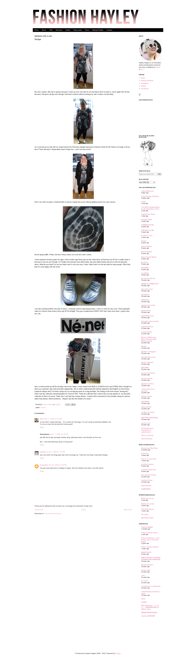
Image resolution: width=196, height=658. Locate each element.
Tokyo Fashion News (149, 533)
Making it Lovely (147, 504)
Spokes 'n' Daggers (148, 351)
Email (143, 78)
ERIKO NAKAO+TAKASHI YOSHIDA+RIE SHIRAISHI (150, 558)
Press (87, 30)
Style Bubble (146, 485)
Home (36, 30)
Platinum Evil (146, 407)
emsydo (43, 452)
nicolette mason (147, 464)
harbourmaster (147, 378)
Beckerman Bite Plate (149, 448)
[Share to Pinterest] (75, 404)
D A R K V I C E (146, 235)
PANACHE (145, 300)
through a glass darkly (150, 321)
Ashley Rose (146, 310)
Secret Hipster (146, 246)
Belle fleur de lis (147, 498)
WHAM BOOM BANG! (149, 612)
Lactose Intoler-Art (148, 470)
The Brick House (147, 509)
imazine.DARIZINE (148, 616)
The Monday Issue (148, 357)
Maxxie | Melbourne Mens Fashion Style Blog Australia (149, 339)
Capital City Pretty (148, 214)
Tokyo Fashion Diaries (150, 547)
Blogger (118, 653)
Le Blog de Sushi (147, 412)
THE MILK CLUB (147, 230)
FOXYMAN (145, 401)
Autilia (143, 241)
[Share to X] (70, 404)
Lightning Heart (147, 326)
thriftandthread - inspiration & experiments (147, 430)
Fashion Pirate (146, 480)
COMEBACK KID (147, 225)
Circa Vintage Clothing (150, 196)
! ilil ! (143, 575)
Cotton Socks (146, 396)
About (44, 30)
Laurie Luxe (145, 423)
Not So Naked (146, 252)
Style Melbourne (147, 316)
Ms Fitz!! (144, 262)
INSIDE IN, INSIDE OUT (149, 284)
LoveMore (145, 273)
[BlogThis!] (68, 404)
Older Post (127, 510)
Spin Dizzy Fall (147, 289)
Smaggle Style (146, 219)
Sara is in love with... (149, 459)
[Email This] (66, 404)
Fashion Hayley (48, 404)
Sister (143, 599)
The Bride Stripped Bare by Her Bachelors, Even (150, 208)
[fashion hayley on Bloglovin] (148, 166)
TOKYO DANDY (147, 527)
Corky (143, 202)
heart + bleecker (147, 362)
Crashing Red (146, 332)
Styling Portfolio (97, 30)
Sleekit (143, 346)
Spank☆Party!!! (147, 565)
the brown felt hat (148, 278)
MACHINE (145, 368)
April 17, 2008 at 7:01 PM (56, 452)
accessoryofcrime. (148, 373)
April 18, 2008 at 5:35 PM (57, 465)
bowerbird (44, 465)
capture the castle (148, 305)
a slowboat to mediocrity (150, 586)
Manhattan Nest (147, 518)
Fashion (43, 407)
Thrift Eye (145, 453)
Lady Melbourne (147, 191)
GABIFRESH (146, 489)
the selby (144, 514)
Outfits (67, 30)
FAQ (50, 30)
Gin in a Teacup (147, 435)
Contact (109, 30)
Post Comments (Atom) (52, 513)
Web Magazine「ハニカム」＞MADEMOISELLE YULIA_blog (150, 607)
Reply (42, 427)
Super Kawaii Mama (148, 257)
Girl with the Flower (148, 475)
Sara (41, 419)
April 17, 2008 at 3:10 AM (53, 419)
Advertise (59, 30)
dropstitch (145, 294)
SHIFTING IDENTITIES (149, 418)
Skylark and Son (147, 384)
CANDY (144, 602)
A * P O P (144, 581)
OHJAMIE (144, 268)
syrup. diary (145, 570)
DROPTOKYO (146, 552)
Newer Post (39, 510)
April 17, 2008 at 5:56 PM (59, 434)
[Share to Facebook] (72, 404)
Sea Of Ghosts (146, 439)
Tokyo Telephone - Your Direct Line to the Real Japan (150, 539)
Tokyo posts (77, 30)
